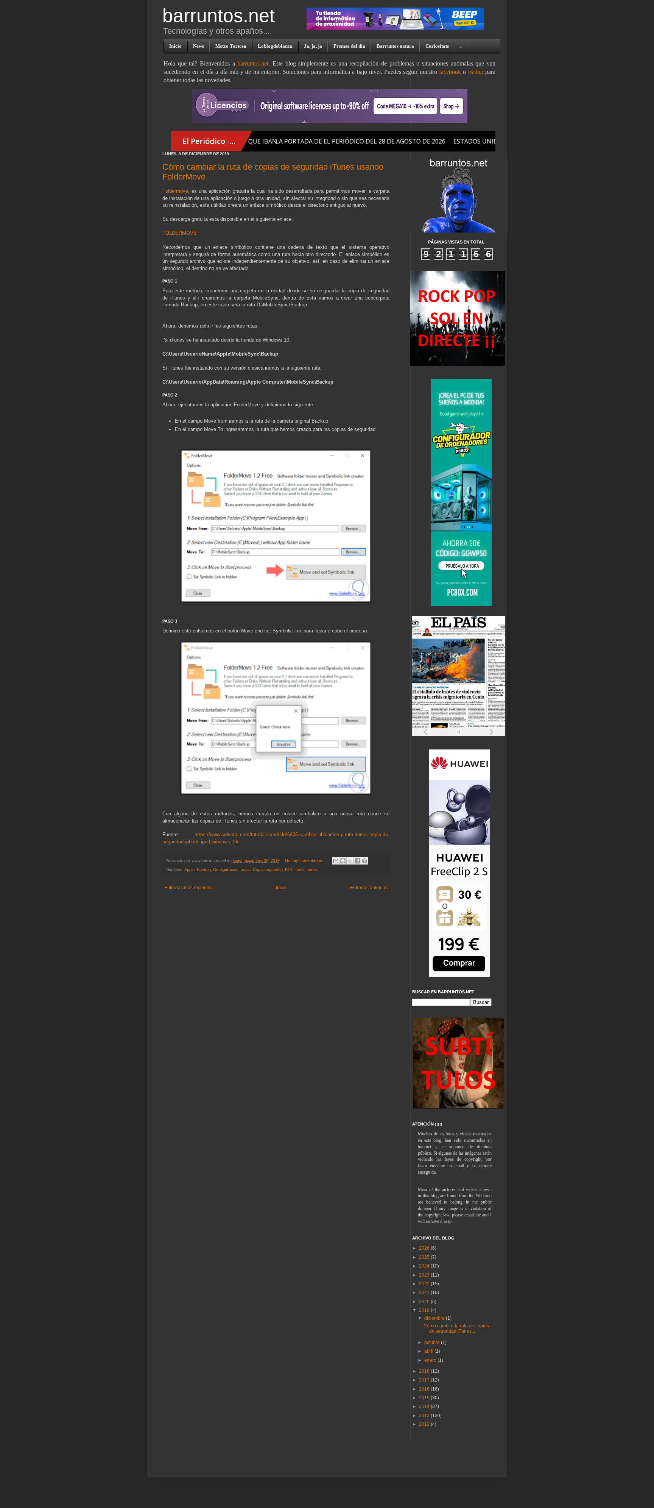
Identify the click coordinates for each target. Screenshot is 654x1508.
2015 (425, 1397)
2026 (425, 1248)
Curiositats (437, 46)
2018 (425, 1371)
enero (431, 1360)
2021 (425, 1292)
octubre (432, 1342)
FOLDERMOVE (179, 233)
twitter (475, 72)
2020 (425, 1301)
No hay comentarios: (304, 860)
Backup (204, 869)
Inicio (175, 46)
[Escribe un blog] (343, 861)
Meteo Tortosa (230, 46)
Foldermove (175, 191)
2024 (425, 1266)
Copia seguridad (268, 869)
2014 (425, 1406)
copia (246, 869)
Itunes (312, 869)
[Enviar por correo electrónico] (335, 861)
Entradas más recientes (188, 887)
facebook (450, 72)
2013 (425, 1415)
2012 (425, 1424)
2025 (425, 1257)
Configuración (225, 869)
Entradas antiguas (369, 887)
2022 (425, 1283)
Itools (299, 869)
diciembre (435, 1318)
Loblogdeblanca (275, 46)
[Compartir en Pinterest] (364, 861)
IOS (288, 869)
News (198, 46)
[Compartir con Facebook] (357, 861)
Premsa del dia (349, 46)
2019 (425, 1310)
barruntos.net (218, 15)
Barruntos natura (395, 46)
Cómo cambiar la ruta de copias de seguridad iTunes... (456, 1328)
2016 (425, 1389)
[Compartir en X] (350, 861)
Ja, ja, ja (313, 46)
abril (429, 1351)
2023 (425, 1275)
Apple (189, 869)
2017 (425, 1380)
